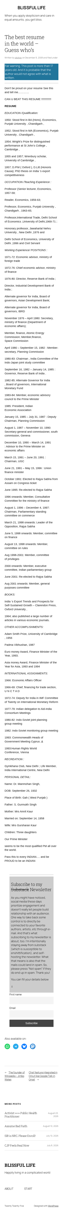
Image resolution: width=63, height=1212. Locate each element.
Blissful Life (32, 8)
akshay (18, 57)
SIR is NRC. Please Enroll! (20, 1135)
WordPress (53, 1205)
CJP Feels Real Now (17, 1145)
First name (15, 994)
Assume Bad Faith (16, 1126)
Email (12, 1008)
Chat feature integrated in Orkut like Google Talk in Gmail (43, 1076)
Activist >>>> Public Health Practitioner (21, 1114)
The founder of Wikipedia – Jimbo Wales (15, 1076)
